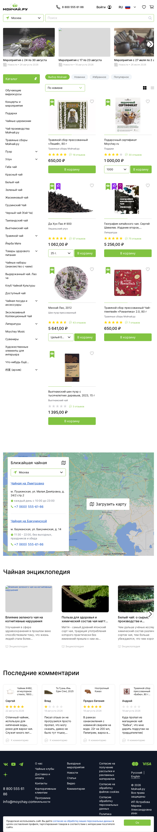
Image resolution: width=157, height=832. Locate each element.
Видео (71, 783)
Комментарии (76, 788)
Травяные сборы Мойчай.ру (16, 141)
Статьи (71, 778)
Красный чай (13, 174)
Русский (136, 772)
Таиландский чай (16, 220)
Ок (137, 822)
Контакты (41, 783)
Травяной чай (14, 235)
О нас (39, 763)
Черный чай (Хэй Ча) (19, 212)
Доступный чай (15, 293)
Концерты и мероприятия (14, 103)
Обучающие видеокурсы (13, 92)
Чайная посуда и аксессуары (16, 302)
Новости (12, 64)
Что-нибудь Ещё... (17, 362)
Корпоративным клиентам (45, 790)
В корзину (72, 169)
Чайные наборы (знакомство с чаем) (19, 264)
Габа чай (11, 166)
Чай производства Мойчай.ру (17, 130)
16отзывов (79, 154)
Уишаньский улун (58, 228)
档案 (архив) (13, 369)
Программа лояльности (42, 799)
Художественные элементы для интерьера (16, 350)
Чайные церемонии (18, 120)
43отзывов (79, 322)
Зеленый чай (13, 189)
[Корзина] (151, 7)
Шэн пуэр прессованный (62, 312)
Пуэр (8, 151)
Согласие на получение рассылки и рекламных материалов (107, 771)
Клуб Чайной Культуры (20, 285)
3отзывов (78, 406)
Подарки (11, 113)
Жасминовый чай (16, 197)
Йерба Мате (13, 243)
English (135, 776)
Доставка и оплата (42, 776)
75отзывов (135, 238)
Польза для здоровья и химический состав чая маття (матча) (84, 619)
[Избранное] (144, 7)
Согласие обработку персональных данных (108, 802)
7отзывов (134, 322)
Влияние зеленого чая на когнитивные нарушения (24, 619)
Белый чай (12, 182)
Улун (8, 159)
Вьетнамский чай (16, 228)
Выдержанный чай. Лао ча (21, 275)
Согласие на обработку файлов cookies (109, 787)
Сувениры (12, 339)
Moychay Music (15, 331)
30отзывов (135, 154)
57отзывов (79, 238)
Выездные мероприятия (75, 765)
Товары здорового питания (17, 252)
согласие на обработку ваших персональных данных (82, 821)
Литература (13, 323)
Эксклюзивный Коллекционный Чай (18, 314)
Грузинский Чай (15, 205)
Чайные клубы (44, 768)
